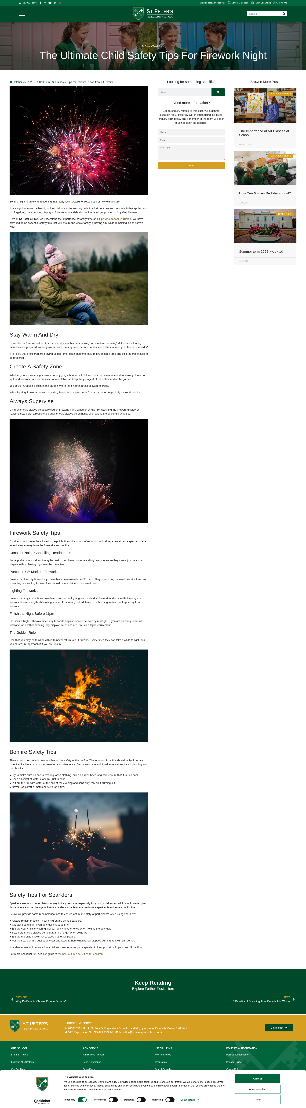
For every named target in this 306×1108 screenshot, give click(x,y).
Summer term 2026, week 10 (261, 251)
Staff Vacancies (263, 2)
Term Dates (161, 1062)
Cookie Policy (233, 1069)
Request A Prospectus (214, 2)
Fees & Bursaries (92, 1062)
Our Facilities (18, 1069)
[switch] (113, 1099)
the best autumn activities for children (80, 953)
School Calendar (239, 2)
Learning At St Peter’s (22, 1062)
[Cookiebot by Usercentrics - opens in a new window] (42, 1101)
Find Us (283, 2)
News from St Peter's (100, 82)
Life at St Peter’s (19, 1054)
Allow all (258, 1078)
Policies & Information (237, 1054)
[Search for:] (267, 13)
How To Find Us (163, 1054)
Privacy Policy (233, 1062)
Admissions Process (94, 1054)
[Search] (218, 92)
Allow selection (257, 1089)
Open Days (89, 1069)
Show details (187, 1099)
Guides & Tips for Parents (70, 82)
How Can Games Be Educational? (265, 193)
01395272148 (30, 2)
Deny (258, 1099)
